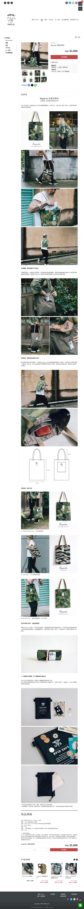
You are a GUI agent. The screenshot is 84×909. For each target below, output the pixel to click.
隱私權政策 (74, 894)
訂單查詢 (52, 894)
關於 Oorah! (41, 894)
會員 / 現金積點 (41, 896)
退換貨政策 (63, 896)
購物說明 (63, 894)
